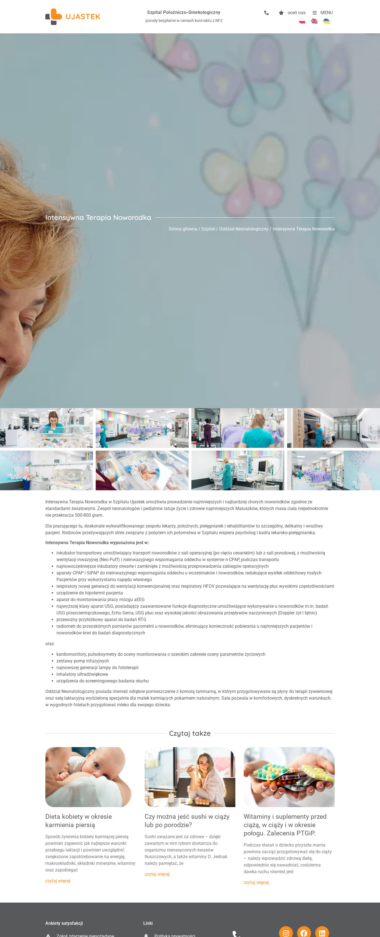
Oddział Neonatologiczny (243, 229)
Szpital (208, 229)
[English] (314, 20)
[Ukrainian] (326, 20)
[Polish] (302, 20)
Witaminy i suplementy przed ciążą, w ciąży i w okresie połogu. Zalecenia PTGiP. (285, 825)
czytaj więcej (57, 880)
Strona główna (183, 229)
